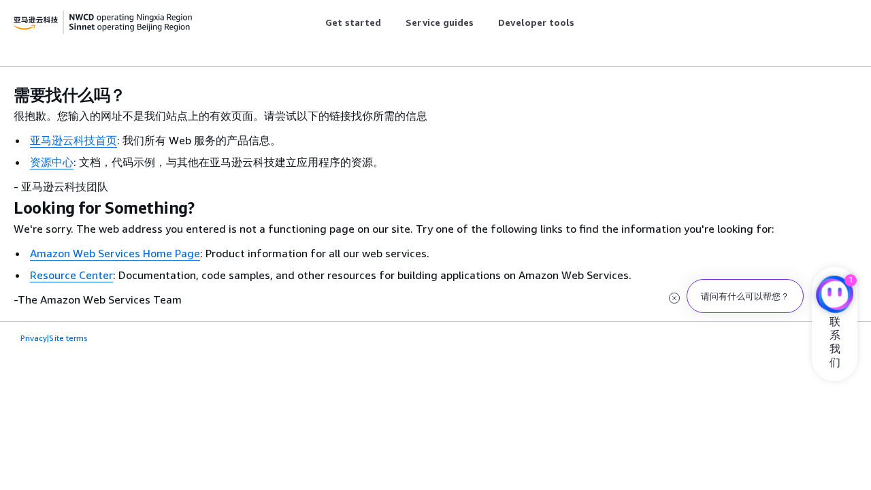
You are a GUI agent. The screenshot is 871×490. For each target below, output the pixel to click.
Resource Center (71, 275)
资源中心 (51, 162)
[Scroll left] (314, 22)
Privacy (33, 338)
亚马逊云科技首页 (73, 140)
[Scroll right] (584, 22)
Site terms (68, 338)
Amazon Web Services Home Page (115, 253)
